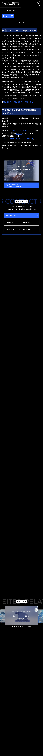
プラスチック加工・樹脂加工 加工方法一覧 (17, 139)
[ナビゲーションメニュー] (39, 4)
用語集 (9, 10)
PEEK (10, 130)
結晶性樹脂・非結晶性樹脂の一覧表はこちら (19, 102)
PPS (14, 130)
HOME (3, 10)
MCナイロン (22, 130)
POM (29, 130)
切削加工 (19, 133)
